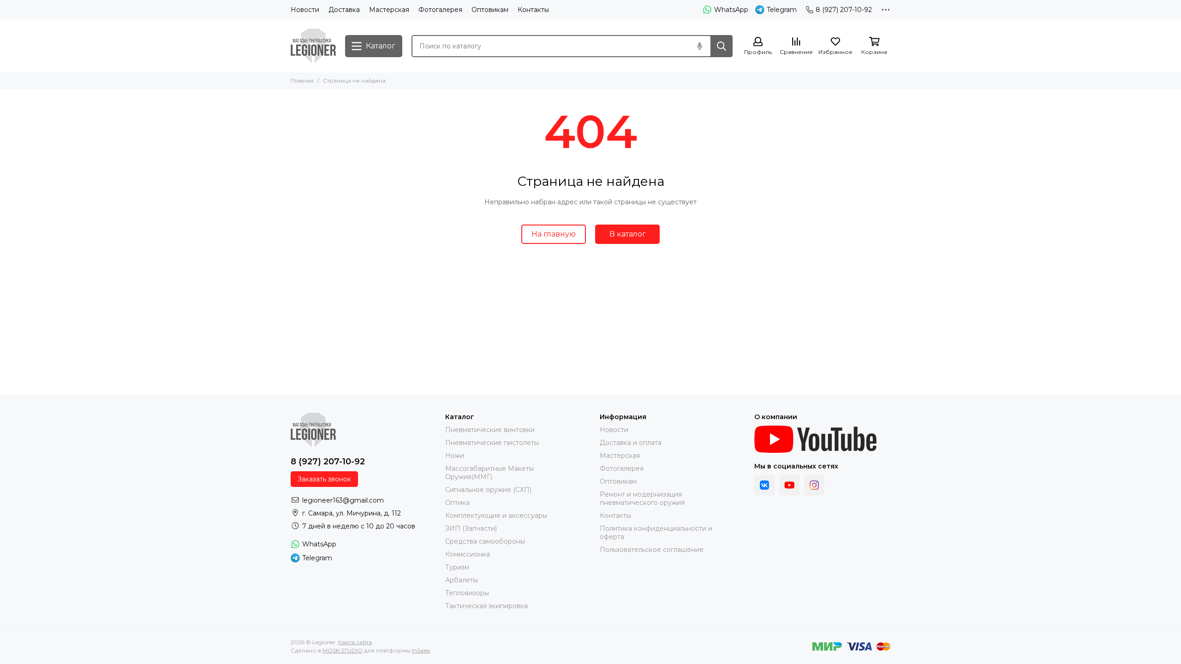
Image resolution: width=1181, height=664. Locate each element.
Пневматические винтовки (490, 430)
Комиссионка (467, 554)
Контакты (533, 10)
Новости (305, 10)
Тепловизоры (467, 593)
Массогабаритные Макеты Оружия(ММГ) (489, 472)
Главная (302, 80)
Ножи (454, 455)
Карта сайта (355, 642)
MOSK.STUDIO (342, 650)
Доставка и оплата (631, 443)
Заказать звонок (324, 479)
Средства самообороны (485, 541)
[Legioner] (313, 46)
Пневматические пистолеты (492, 443)
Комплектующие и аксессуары (496, 515)
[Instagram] (814, 485)
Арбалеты (461, 580)
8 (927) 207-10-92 (844, 10)
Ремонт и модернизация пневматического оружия (642, 498)
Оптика (457, 502)
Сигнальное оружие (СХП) (488, 490)
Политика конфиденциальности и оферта (656, 532)
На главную (553, 234)
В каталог (627, 234)
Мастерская (389, 10)
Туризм (457, 567)
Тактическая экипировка (486, 606)
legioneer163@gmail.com (343, 500)
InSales (421, 650)
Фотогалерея (440, 10)
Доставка (344, 10)
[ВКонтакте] (764, 485)
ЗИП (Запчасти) (471, 528)
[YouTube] (789, 485)
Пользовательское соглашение (652, 549)
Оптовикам (489, 10)
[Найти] (721, 46)
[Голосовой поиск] (699, 46)
